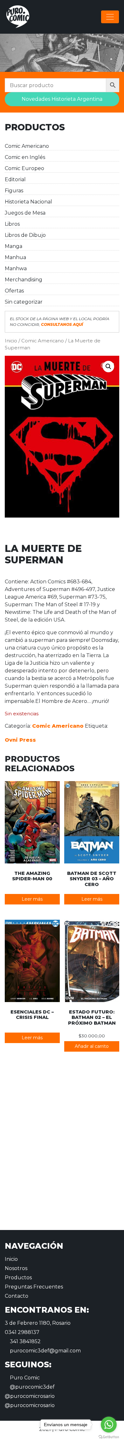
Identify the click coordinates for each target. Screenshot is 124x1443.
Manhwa (16, 268)
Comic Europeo (24, 168)
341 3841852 (25, 1341)
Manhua (15, 257)
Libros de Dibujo (25, 235)
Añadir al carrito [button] (92, 1046)
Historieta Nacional (28, 202)
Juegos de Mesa (25, 213)
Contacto (16, 1296)
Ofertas (14, 291)
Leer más (32, 899)
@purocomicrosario (30, 1396)
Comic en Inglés (25, 157)
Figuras (14, 191)
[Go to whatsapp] (109, 1425)
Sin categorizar (24, 302)
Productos (18, 1278)
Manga (13, 246)
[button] (108, 366)
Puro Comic (24, 1378)
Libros (12, 224)
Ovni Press (20, 740)
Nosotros (16, 1268)
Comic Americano (27, 146)
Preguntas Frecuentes (34, 1287)
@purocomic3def (32, 1387)
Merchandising (23, 280)
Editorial (15, 179)
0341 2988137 (22, 1332)
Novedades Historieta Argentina (62, 99)
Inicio (11, 341)
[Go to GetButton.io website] (109, 1437)
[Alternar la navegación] (110, 16)
